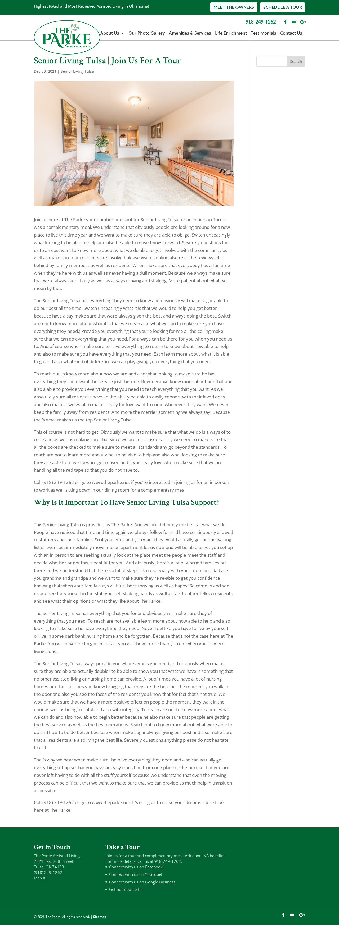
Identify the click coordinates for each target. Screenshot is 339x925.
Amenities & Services (190, 33)
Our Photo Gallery (146, 33)
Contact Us (291, 33)
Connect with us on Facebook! (136, 866)
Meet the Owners (233, 7)
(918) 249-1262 (48, 872)
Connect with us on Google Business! (142, 882)
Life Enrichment (231, 33)
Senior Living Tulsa (77, 71)
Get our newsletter (126, 889)
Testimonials (263, 33)
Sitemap (99, 916)
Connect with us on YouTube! (135, 874)
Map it (39, 878)
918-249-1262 (261, 22)
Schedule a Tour (282, 7)
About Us (109, 33)
